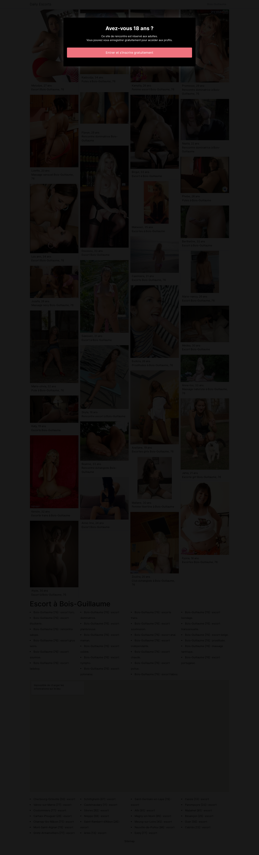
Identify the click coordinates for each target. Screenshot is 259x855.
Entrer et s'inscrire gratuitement (129, 52)
